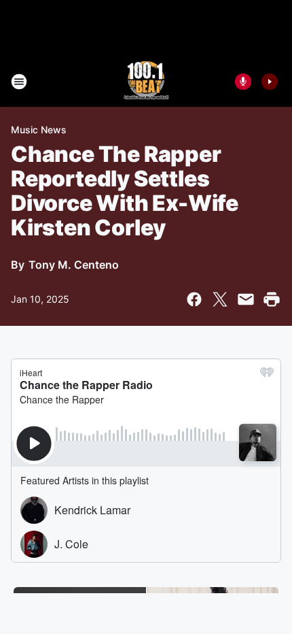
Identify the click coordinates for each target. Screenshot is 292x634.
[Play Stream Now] (269, 81)
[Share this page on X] (220, 299)
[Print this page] (271, 299)
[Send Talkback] (243, 81)
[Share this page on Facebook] (194, 299)
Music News (39, 129)
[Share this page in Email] (245, 299)
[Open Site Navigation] (19, 81)
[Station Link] (146, 81)
